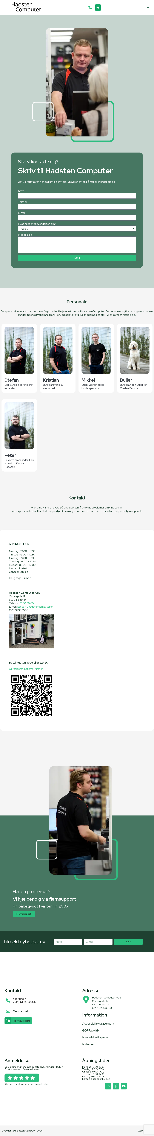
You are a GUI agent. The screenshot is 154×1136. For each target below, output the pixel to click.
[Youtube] (124, 1086)
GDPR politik (90, 1030)
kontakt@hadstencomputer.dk (35, 606)
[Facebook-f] (116, 1086)
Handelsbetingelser (95, 1037)
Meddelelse (25, 234)
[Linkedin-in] (108, 1086)
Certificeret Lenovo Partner (26, 668)
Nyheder (88, 1044)
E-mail (21, 213)
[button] (148, 7)
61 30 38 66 (27, 603)
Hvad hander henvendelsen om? (37, 223)
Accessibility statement (98, 1024)
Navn (21, 191)
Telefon (23, 202)
